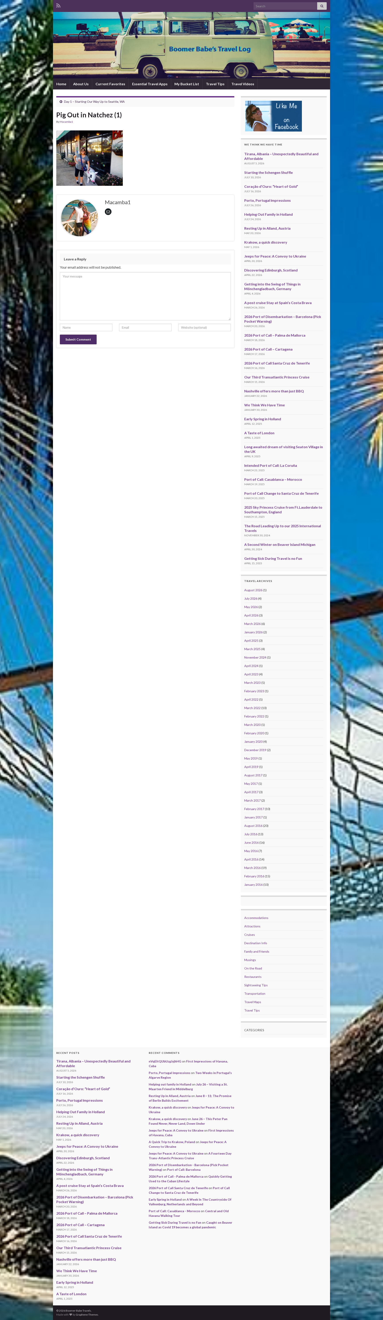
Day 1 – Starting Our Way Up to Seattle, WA (94, 101)
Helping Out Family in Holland (268, 214)
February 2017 (254, 809)
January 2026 (253, 632)
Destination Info (255, 943)
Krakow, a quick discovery (265, 242)
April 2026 (251, 615)
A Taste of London (259, 433)
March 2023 (252, 682)
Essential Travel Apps (150, 84)
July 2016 (250, 834)
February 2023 (254, 691)
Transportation (254, 993)
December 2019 (255, 750)
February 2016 (254, 876)
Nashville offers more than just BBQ (274, 391)
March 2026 (252, 624)
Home (61, 84)
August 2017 (253, 775)
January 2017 (253, 817)
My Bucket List (186, 84)
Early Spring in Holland (262, 419)
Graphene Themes (87, 1314)
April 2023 (251, 674)
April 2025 (251, 640)
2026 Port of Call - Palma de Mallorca (176, 1176)
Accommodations (256, 918)
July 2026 (250, 598)
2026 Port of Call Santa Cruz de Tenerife (277, 363)
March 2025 (252, 649)
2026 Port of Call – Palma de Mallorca (274, 335)
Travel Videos (242, 84)
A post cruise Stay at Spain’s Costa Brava (278, 302)
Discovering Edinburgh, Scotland (271, 270)
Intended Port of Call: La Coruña (270, 465)
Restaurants (253, 977)
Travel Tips (215, 84)
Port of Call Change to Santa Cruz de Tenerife (281, 493)
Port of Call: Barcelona (184, 1169)
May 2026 (251, 607)
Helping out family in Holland (170, 1084)
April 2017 (251, 792)
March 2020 (252, 725)
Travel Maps (252, 1002)
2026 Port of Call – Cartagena (268, 349)
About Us (81, 84)
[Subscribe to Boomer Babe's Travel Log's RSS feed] (58, 5)
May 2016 (251, 851)
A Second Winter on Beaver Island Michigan (279, 544)
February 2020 (254, 733)
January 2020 (253, 741)
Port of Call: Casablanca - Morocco (174, 1211)
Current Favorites (110, 84)
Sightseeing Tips (256, 985)
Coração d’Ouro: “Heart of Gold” (271, 186)
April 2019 (251, 767)
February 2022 (254, 716)
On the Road (253, 968)
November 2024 (255, 657)
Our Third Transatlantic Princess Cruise (276, 377)
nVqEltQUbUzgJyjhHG (165, 1061)
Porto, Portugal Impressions (267, 200)
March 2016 (252, 868)
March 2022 (252, 708)
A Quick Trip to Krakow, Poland (172, 1142)
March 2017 (252, 800)
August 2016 (253, 826)
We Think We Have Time (264, 405)
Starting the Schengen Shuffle (268, 172)
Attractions (252, 926)
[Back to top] (373, 1310)
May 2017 (251, 783)
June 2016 (251, 842)
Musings (250, 960)
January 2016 (253, 884)
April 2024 (251, 666)
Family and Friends (256, 951)
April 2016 (251, 859)
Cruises (249, 934)
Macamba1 (66, 121)
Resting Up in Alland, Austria (267, 228)
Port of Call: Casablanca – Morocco (273, 479)
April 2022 (251, 699)
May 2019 (251, 758)
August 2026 (253, 590)
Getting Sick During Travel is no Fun (273, 558)
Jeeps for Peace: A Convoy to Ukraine (275, 256)
